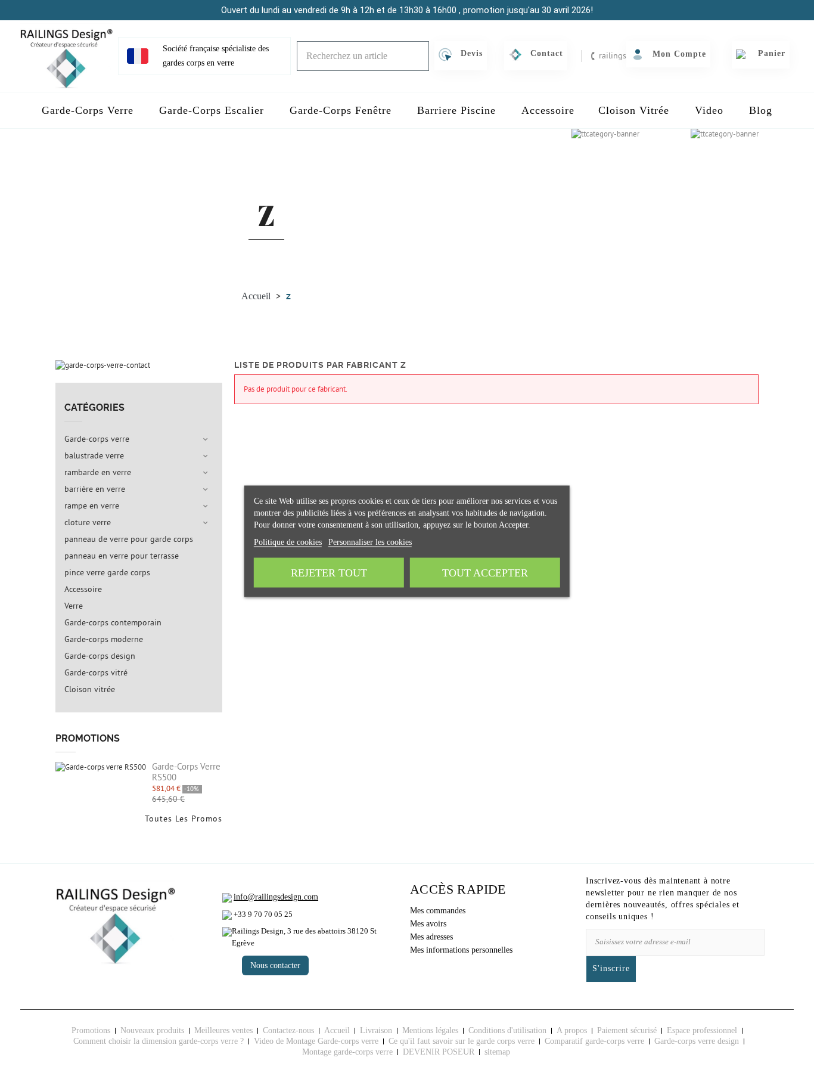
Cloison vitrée (89, 690)
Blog (760, 110)
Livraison (376, 1030)
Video (709, 110)
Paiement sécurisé (627, 1030)
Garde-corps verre (87, 110)
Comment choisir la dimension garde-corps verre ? (158, 1041)
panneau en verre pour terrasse (121, 556)
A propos (572, 1030)
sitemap (497, 1051)
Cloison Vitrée (633, 110)
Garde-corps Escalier (211, 110)
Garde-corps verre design (696, 1041)
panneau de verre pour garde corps (128, 539)
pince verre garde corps (107, 573)
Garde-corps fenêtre (341, 110)
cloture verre (87, 523)
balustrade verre (94, 456)
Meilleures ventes (223, 1030)
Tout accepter (485, 572)
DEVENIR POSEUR (438, 1051)
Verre (73, 606)
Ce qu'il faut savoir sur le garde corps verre (462, 1041)
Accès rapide (458, 889)
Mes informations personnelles (461, 949)
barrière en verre (94, 489)
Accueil (337, 1030)
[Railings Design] (66, 56)
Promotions (87, 738)
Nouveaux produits (152, 1030)
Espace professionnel (702, 1030)
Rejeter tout (329, 572)
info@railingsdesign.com (276, 896)
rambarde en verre (97, 473)
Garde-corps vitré (96, 673)
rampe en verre (91, 506)
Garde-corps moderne (103, 639)
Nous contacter (275, 965)
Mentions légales (430, 1030)
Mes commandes (437, 910)
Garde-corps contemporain (112, 623)
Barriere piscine (456, 110)
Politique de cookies (288, 541)
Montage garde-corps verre (347, 1051)
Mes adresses (431, 936)
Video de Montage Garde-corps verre (316, 1041)
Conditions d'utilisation (507, 1030)
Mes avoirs (428, 923)
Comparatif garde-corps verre (594, 1041)
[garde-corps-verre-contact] (102, 365)
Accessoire (547, 110)
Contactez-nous (288, 1030)
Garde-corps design (99, 656)
